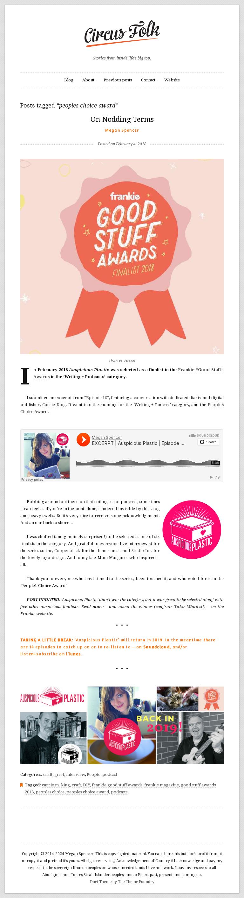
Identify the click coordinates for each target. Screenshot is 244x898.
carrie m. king (56, 785)
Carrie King (54, 404)
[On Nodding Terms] (122, 133)
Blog (68, 80)
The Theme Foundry (136, 882)
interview (75, 774)
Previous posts (118, 80)
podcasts (119, 792)
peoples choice (50, 792)
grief (59, 774)
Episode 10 (96, 397)
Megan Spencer (122, 130)
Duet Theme (101, 882)
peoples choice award (87, 792)
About (88, 80)
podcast (109, 774)
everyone (109, 543)
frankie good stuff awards (117, 785)
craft (47, 774)
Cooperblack (67, 550)
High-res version (122, 360)
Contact (148, 80)
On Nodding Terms (122, 119)
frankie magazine (161, 785)
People (93, 774)
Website (172, 80)
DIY (86, 785)
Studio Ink (142, 550)
